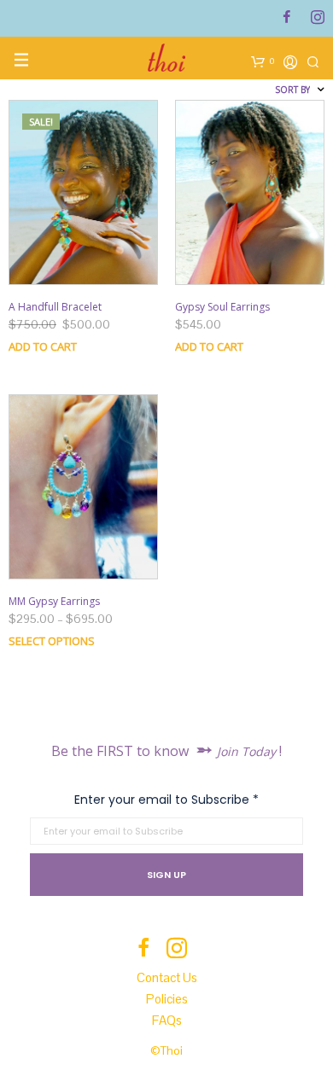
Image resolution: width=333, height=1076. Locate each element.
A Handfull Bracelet (55, 307)
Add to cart (43, 346)
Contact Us (167, 977)
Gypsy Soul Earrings (222, 307)
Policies (167, 999)
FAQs (167, 1020)
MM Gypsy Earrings (54, 601)
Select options (52, 641)
